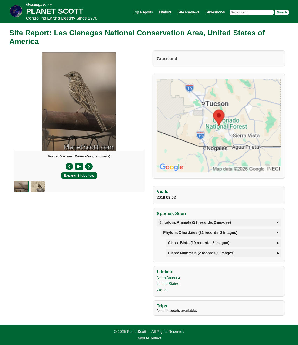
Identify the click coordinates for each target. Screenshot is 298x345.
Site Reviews (189, 12)
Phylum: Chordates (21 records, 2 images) (200, 233)
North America (168, 278)
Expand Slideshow (79, 175)
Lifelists (165, 12)
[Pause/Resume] (79, 166)
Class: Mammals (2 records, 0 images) (201, 253)
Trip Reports (143, 12)
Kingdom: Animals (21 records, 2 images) (195, 222)
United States (168, 284)
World (161, 290)
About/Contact (149, 338)
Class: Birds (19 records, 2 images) (198, 243)
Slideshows (215, 12)
